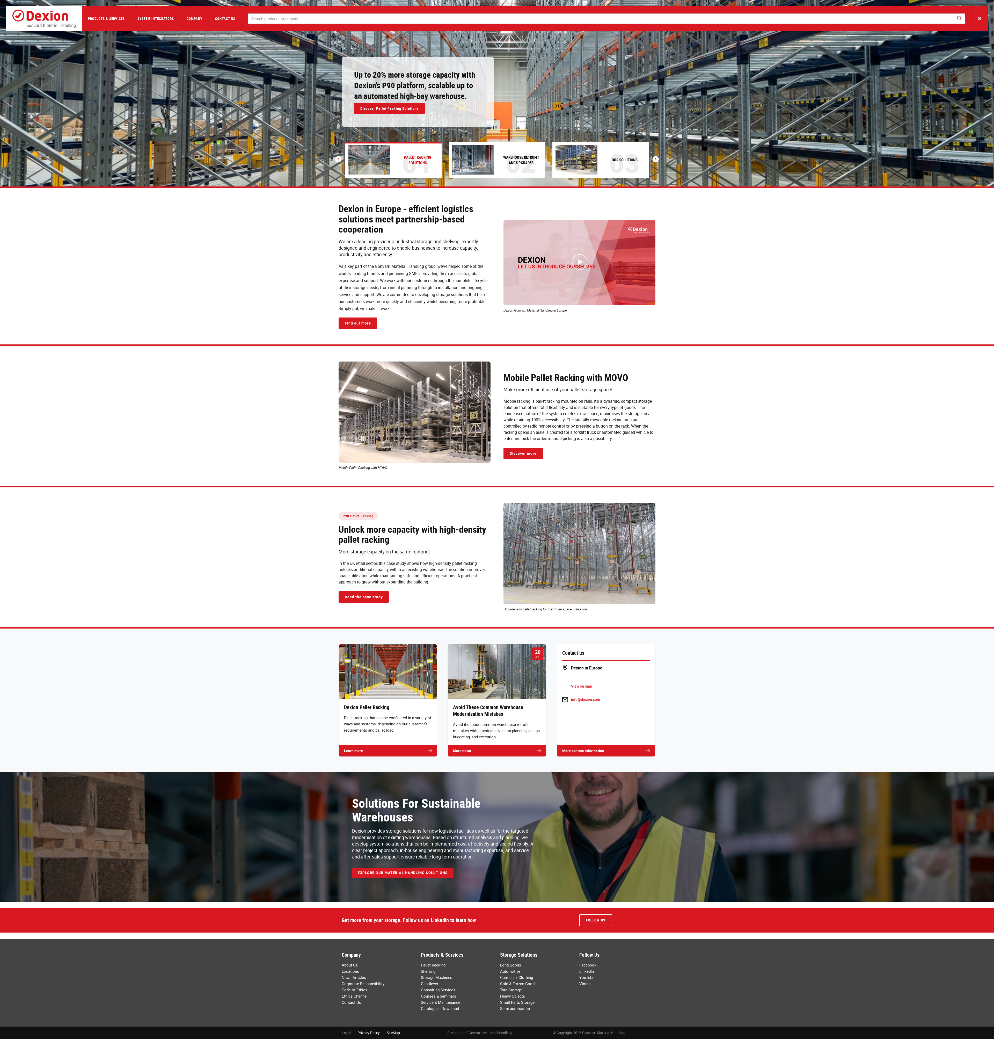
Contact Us (225, 18)
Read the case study (364, 596)
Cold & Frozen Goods (518, 983)
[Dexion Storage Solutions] (44, 19)
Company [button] (194, 18)
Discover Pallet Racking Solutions (389, 108)
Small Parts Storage (517, 1002)
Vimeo (585, 983)
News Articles (354, 977)
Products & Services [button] (106, 18)
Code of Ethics (354, 989)
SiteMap (393, 1032)
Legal (346, 1032)
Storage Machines (436, 977)
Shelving (428, 971)
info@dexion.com (585, 699)
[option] (497, 93)
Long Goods (510, 965)
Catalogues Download (440, 1008)
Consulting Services (438, 989)
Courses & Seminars (438, 996)
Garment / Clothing (516, 977)
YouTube (586, 977)
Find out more (358, 323)
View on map (581, 686)
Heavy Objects (512, 996)
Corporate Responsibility (363, 983)
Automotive (510, 971)
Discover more (523, 453)
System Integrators (155, 18)
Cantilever (429, 983)
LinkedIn (586, 971)
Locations (350, 971)
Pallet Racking (433, 965)
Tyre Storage (511, 989)
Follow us (595, 920)
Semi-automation (515, 1008)
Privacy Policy (368, 1032)
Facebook (587, 965)
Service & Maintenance (440, 1002)
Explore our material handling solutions (403, 872)
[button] (980, 18)
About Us (350, 965)
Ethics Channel (355, 996)
